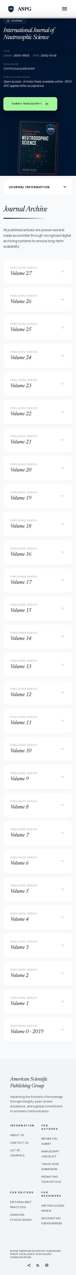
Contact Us (19, 1143)
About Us (17, 1135)
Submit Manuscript (30, 104)
